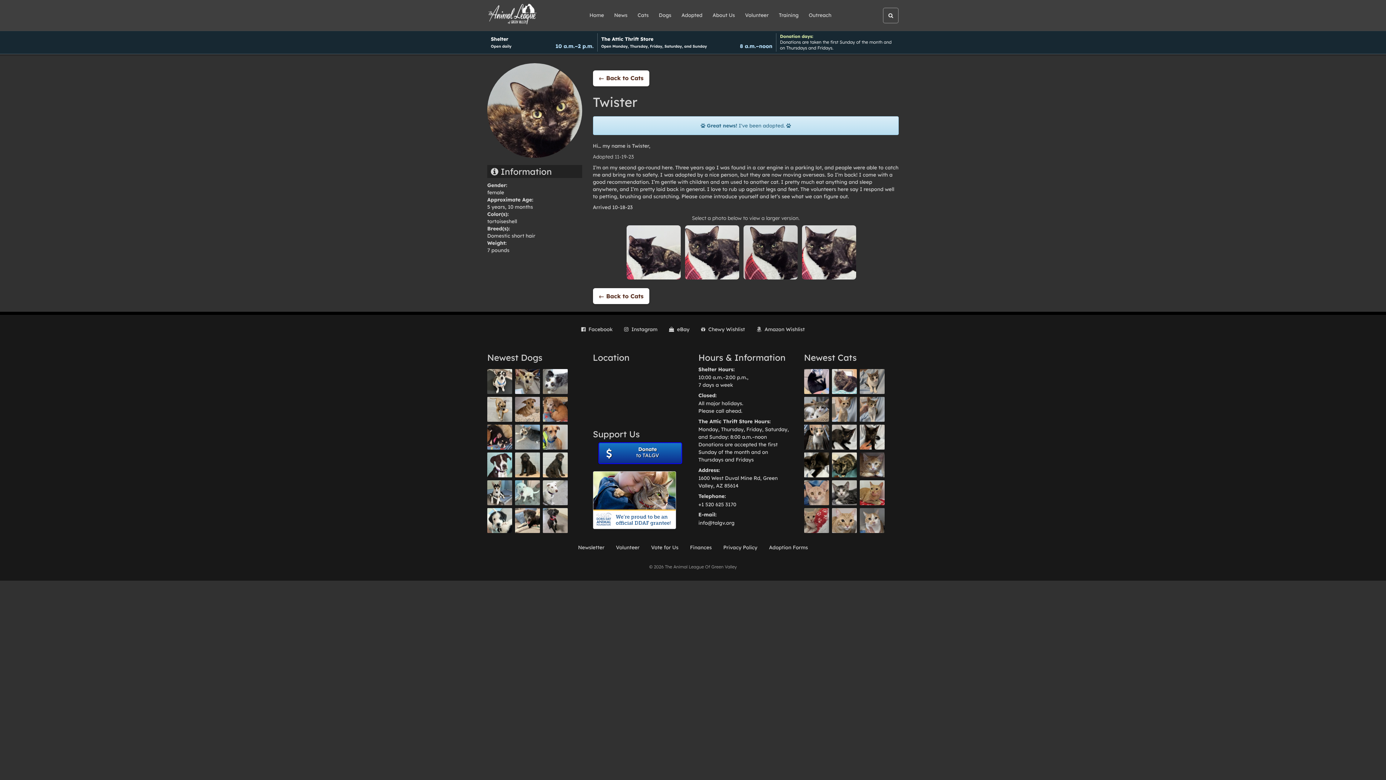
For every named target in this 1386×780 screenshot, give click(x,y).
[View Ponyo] (555, 409)
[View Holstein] (816, 464)
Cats (643, 15)
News (621, 15)
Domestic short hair (511, 236)
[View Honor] (555, 520)
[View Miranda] (499, 437)
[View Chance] (499, 381)
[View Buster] (527, 381)
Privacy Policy (740, 547)
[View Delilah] (844, 464)
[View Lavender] (527, 464)
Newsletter (591, 547)
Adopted (691, 15)
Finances (701, 547)
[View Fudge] (844, 381)
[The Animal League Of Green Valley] (512, 14)
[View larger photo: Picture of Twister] (654, 252)
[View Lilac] (555, 464)
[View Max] (555, 381)
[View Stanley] (499, 464)
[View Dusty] (527, 437)
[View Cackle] (844, 492)
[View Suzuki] (816, 409)
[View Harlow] (816, 381)
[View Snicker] (872, 464)
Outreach (820, 15)
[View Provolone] (844, 520)
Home (596, 15)
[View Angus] (872, 437)
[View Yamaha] (872, 381)
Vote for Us (665, 547)
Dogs (665, 15)
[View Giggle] (816, 492)
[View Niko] (555, 437)
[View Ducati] (872, 409)
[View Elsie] (872, 492)
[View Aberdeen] (844, 437)
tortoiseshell (502, 221)
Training (789, 15)
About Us (723, 15)
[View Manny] (555, 492)
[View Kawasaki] (844, 409)
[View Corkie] (527, 409)
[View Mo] (527, 492)
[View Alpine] (527, 520)
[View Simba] (816, 520)
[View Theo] (499, 409)
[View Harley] (816, 437)
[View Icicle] (499, 520)
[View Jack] (499, 492)
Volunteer (756, 15)
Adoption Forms (788, 547)
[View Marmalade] (872, 520)
